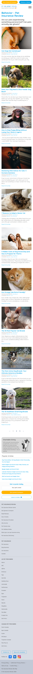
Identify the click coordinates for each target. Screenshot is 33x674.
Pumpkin (4, 590)
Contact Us (6, 652)
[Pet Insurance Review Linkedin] (14, 656)
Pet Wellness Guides (7, 529)
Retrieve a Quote (25, 2)
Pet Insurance (5, 544)
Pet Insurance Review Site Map (9, 668)
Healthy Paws (5, 581)
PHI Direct (4, 636)
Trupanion (4, 596)
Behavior (8, 54)
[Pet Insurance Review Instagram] (19, 656)
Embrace (4, 571)
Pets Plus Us (5, 642)
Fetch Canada (5, 627)
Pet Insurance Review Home (9, 507)
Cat (12, 176)
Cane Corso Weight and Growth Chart (11, 479)
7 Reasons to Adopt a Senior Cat (13, 213)
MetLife (3, 603)
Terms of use (5, 665)
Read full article (6, 62)
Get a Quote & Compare (9, 2)
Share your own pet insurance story (11, 532)
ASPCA (3, 568)
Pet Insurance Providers (8, 520)
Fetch (3, 599)
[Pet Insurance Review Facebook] (10, 656)
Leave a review (15, 497)
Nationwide (4, 609)
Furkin (3, 633)
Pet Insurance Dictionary (8, 535)
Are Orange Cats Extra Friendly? (13, 292)
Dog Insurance (5, 547)
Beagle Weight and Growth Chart (10, 469)
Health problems (17, 414)
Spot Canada (5, 630)
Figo (3, 575)
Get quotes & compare (16, 492)
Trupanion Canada (6, 639)
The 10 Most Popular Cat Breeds (13, 331)
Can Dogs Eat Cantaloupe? (11, 51)
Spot (3, 593)
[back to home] (9, 7)
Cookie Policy (13, 665)
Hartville (4, 578)
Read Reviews (5, 513)
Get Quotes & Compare (7, 510)
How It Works (5, 516)
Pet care (15, 54)
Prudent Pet (5, 615)
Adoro (3, 562)
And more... (4, 618)
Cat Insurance (5, 550)
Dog (12, 54)
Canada (4, 553)
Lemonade (4, 584)
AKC (3, 565)
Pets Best (4, 612)
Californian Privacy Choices (18, 662)
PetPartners (5, 587)
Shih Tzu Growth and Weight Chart (11, 476)
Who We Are (5, 523)
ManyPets (4, 606)
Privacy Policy (5, 662)
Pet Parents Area (6, 526)
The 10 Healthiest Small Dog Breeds (15, 412)
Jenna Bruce (15, 52)
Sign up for (19, 652)
